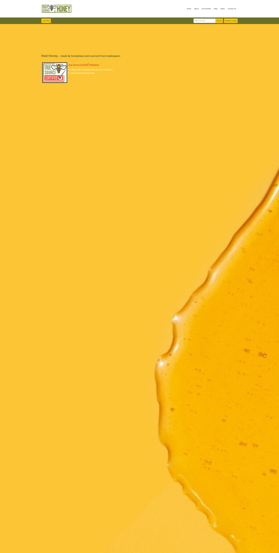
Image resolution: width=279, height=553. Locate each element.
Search (219, 21)
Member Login (230, 21)
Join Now (46, 21)
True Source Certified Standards (83, 65)
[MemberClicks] (56, 8)
